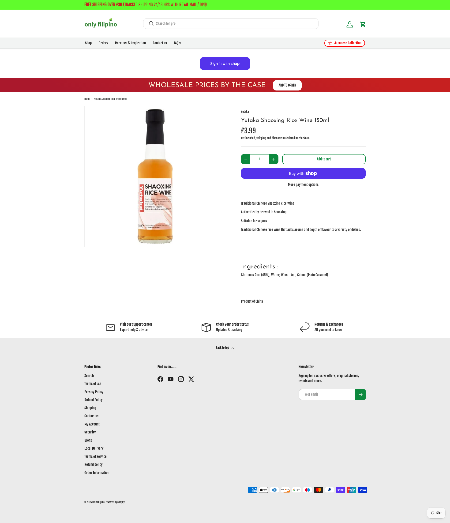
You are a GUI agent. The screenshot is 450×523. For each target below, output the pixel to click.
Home (87, 99)
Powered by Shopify (115, 502)
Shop (88, 43)
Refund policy (93, 464)
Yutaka (245, 111)
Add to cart (324, 159)
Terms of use (92, 383)
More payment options (303, 184)
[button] (363, 24)
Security (90, 432)
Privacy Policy (93, 392)
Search (89, 375)
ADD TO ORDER (287, 85)
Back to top (223, 348)
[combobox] (230, 24)
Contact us (160, 43)
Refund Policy (93, 400)
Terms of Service (95, 456)
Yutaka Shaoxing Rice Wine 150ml (110, 99)
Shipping (90, 408)
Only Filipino (98, 502)
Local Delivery (94, 448)
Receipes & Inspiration (130, 43)
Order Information (96, 472)
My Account (92, 424)
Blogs (88, 440)
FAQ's (177, 43)
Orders (103, 43)
